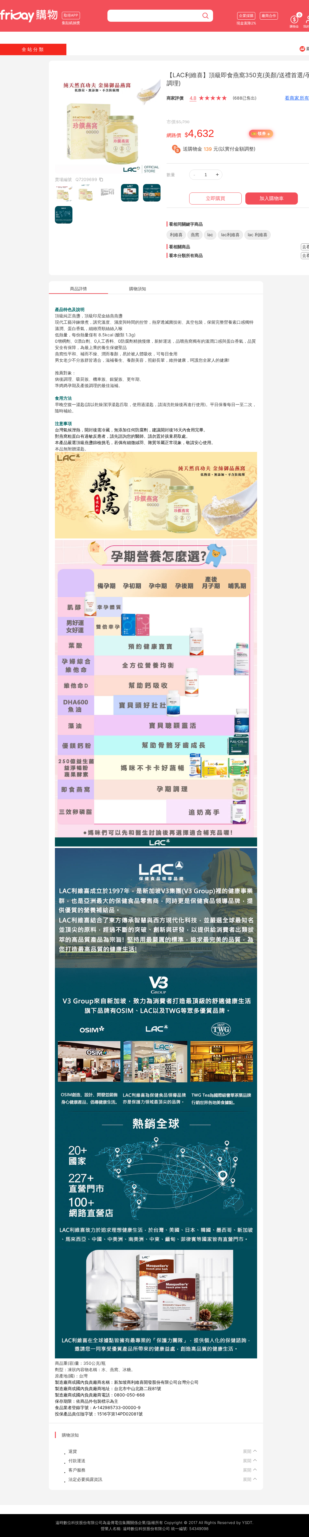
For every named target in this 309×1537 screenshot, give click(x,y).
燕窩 (195, 234)
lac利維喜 (230, 234)
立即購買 (215, 198)
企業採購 (246, 15)
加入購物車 (272, 198)
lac (210, 234)
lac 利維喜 (257, 234)
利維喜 (176, 234)
